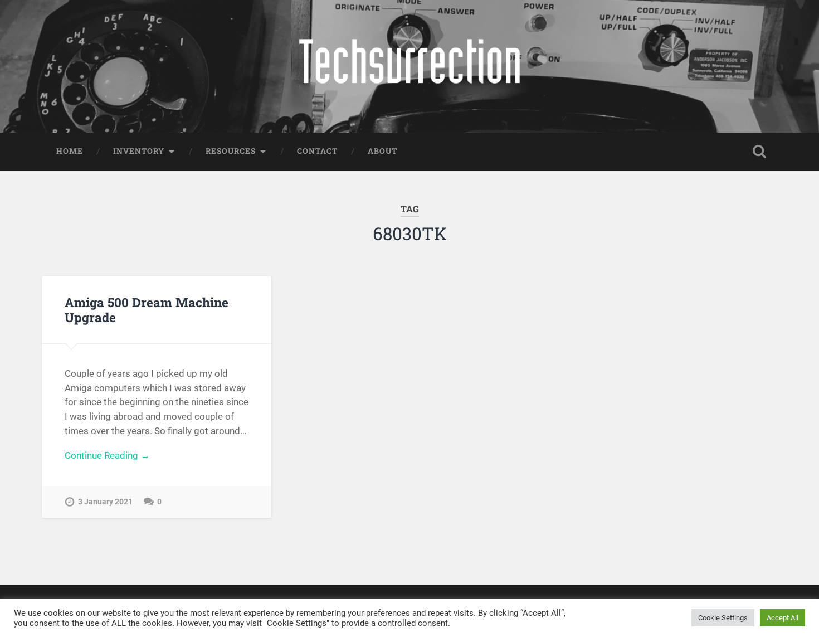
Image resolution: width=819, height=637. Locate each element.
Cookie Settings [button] (723, 618)
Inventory (138, 151)
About (382, 151)
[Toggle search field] (759, 152)
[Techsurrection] (409, 66)
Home (69, 151)
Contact (317, 151)
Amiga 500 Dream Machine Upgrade (146, 309)
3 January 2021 (105, 502)
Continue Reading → (107, 455)
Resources (231, 151)
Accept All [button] (782, 618)
